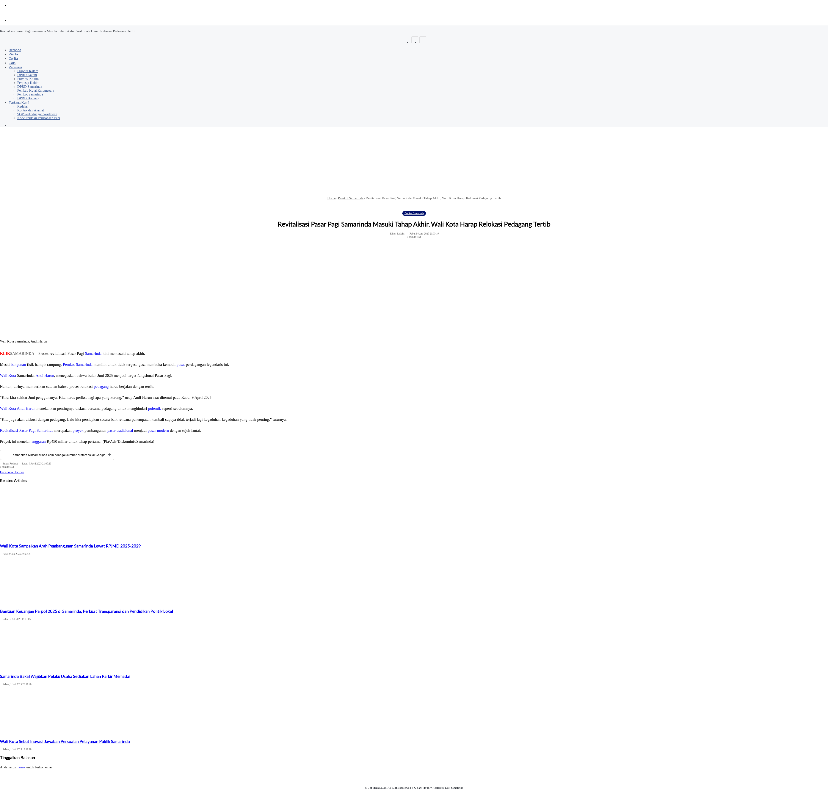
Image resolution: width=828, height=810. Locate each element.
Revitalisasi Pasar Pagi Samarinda (26, 430)
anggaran (38, 441)
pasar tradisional (120, 430)
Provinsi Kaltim (28, 79)
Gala (12, 63)
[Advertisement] (414, 164)
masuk (21, 767)
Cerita (13, 58)
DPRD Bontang (28, 98)
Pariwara (15, 67)
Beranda (15, 50)
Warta (13, 54)
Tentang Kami (19, 102)
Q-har (417, 787)
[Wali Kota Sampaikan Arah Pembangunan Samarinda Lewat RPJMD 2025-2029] (414, 515)
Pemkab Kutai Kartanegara (35, 90)
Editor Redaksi (397, 233)
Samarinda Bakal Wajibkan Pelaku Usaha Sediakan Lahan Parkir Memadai (65, 676)
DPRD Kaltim (27, 75)
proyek (78, 430)
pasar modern (158, 430)
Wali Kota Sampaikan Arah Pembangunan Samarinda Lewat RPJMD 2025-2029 (70, 546)
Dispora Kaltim (27, 71)
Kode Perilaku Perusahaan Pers (38, 118)
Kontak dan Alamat (30, 110)
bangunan (18, 364)
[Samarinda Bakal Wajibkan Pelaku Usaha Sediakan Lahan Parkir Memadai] (414, 646)
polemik (154, 408)
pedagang (101, 386)
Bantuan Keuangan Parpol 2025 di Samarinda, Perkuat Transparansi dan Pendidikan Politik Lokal (86, 611)
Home (331, 198)
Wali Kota (8, 375)
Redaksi (22, 106)
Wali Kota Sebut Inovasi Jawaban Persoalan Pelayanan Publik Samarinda (65, 741)
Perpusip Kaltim (28, 82)
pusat (181, 364)
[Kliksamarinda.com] (15, 12)
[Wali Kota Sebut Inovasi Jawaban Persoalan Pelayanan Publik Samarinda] (414, 711)
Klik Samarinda (454, 787)
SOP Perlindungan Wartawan (37, 114)
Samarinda (93, 353)
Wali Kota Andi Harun (17, 408)
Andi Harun (45, 375)
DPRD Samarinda (29, 86)
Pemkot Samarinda (30, 94)
